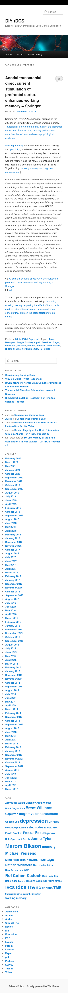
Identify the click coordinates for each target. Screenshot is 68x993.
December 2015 (13, 629)
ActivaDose (11, 802)
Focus (40, 832)
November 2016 (13, 587)
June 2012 (11, 777)
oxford (20, 870)
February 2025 (13, 458)
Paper (32, 339)
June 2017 (11, 561)
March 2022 (11, 462)
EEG (7, 938)
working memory (30, 348)
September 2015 (14, 640)
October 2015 (12, 637)
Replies (45, 348)
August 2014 (12, 690)
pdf (10, 290)
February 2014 (13, 713)
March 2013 (11, 743)
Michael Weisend (20, 853)
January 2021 (12, 470)
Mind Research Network (21, 860)
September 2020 (14, 477)
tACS (10, 887)
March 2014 (11, 709)
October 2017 (12, 549)
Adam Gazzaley (27, 802)
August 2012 (12, 770)
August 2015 (12, 644)
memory (49, 846)
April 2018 (11, 530)
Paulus (56, 345)
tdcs (21, 887)
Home (9, 54)
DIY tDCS (14, 21)
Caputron (11, 814)
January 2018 (12, 538)
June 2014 (11, 697)
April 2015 (11, 660)
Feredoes (46, 342)
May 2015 (10, 656)
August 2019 (12, 492)
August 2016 (12, 599)
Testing (9, 968)
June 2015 (11, 652)
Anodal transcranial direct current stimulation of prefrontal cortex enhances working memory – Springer (23, 92)
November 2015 (13, 633)
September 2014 (14, 686)
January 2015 (12, 671)
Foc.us (28, 832)
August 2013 (12, 728)
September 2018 (14, 515)
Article (9, 915)
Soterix (22, 881)
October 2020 (12, 473)
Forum (9, 945)
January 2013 (12, 751)
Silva (18, 348)
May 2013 (10, 735)
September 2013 (14, 724)
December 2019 (13, 481)
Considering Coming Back (20, 375)
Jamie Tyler (41, 838)
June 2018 (11, 523)
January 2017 (12, 580)
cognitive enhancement (38, 813)
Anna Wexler (43, 802)
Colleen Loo (12, 821)
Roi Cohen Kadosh (23, 875)
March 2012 (11, 789)
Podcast (9, 961)
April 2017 (11, 568)
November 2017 (13, 545)
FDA (55, 827)
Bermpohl (10, 342)
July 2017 (10, 557)
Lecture (9, 949)
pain (26, 870)
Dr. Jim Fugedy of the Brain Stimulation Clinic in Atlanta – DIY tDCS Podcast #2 (32, 441)
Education (11, 934)
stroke (58, 881)
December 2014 (13, 675)
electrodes (36, 827)
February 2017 (13, 576)
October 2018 (12, 511)
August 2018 (12, 519)
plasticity (15, 149)
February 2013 (13, 747)
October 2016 (12, 591)
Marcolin (21, 345)
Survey (9, 964)
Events (9, 942)
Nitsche (31, 345)
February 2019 (13, 508)
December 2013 (13, 717)
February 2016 (13, 622)
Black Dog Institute (15, 808)
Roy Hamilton (50, 876)
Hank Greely (23, 839)
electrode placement (16, 827)
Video (8, 972)
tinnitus (47, 888)
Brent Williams (39, 807)
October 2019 (12, 485)
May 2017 (10, 565)
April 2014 (11, 705)
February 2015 (13, 667)
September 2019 (14, 488)
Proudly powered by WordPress (42, 986)
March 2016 (11, 618)
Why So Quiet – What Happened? (23, 378)
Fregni (56, 342)
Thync (34, 887)
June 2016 (11, 606)
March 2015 (11, 663)
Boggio (20, 342)
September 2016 (14, 595)
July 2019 (10, 496)
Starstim (48, 881)
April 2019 (11, 504)
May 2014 (10, 701)
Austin (9, 418)
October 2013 (12, 720)
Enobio (48, 827)
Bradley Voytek (33, 342)
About (20, 54)
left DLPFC (10, 345)
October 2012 (12, 762)
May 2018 (10, 526)
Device (9, 926)
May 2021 (10, 466)
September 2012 (14, 766)
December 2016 (13, 583)
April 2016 (11, 614)
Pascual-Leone (44, 345)
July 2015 (10, 648)
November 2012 (13, 758)
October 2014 (12, 682)
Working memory (14, 145)
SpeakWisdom (34, 881)
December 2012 (13, 754)
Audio (8, 919)
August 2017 (12, 553)
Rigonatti (10, 348)
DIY (7, 930)
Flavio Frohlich (13, 833)
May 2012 (10, 781)
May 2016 (10, 610)
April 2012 (11, 785)
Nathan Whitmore (18, 865)
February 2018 (13, 534)
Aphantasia (11, 911)
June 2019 (11, 500)
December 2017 (13, 542)
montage (46, 859)
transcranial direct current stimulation (23, 893)
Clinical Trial (21, 339)
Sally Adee (11, 881)
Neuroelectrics (43, 865)
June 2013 (11, 732)
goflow (50, 833)
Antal (51, 339)
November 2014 (13, 678)
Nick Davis (11, 870)
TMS (57, 887)
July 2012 (10, 774)
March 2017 (11, 572)
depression (34, 820)
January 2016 (12, 625)
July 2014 (10, 694)
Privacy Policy (35, 54)
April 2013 (11, 739)
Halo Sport (10, 839)
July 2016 (10, 603)
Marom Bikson (23, 845)
